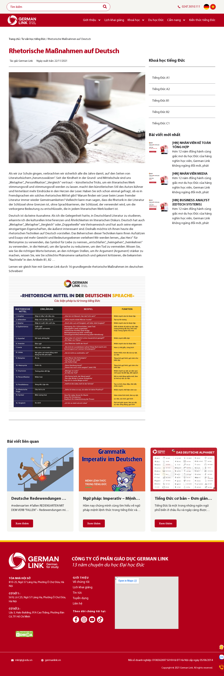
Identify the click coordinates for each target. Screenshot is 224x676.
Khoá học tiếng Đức (167, 61)
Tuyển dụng (80, 598)
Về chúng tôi (81, 582)
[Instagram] (84, 619)
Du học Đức (156, 20)
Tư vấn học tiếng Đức (34, 39)
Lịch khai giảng (114, 20)
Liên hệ (77, 603)
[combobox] (58, 7)
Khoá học (134, 20)
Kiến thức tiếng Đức (202, 20)
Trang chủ (14, 39)
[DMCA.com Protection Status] (24, 634)
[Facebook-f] (76, 619)
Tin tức (77, 593)
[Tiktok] (100, 619)
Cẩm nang (174, 20)
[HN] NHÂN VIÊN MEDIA (190, 174)
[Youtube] (92, 619)
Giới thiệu (89, 20)
